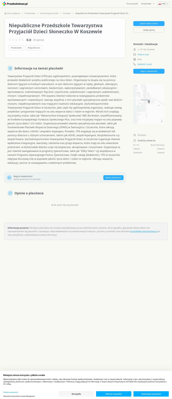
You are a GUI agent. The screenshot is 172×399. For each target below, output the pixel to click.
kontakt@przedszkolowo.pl (144, 231)
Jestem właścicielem (149, 23)
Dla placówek (146, 4)
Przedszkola (30, 13)
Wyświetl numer (145, 64)
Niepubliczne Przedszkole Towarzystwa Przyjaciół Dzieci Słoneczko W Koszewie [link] (102, 13)
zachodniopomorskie (49, 13)
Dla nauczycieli (132, 4)
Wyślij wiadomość (113, 177)
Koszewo (67, 13)
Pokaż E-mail (143, 54)
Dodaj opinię (149, 30)
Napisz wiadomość (149, 71)
